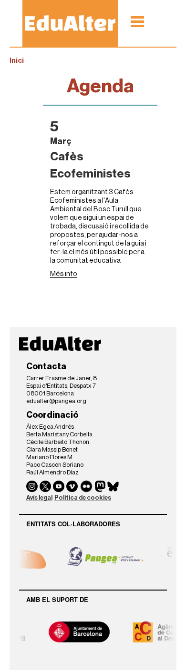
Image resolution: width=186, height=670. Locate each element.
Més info (63, 273)
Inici (17, 60)
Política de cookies (82, 497)
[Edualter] (70, 23)
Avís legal (39, 497)
